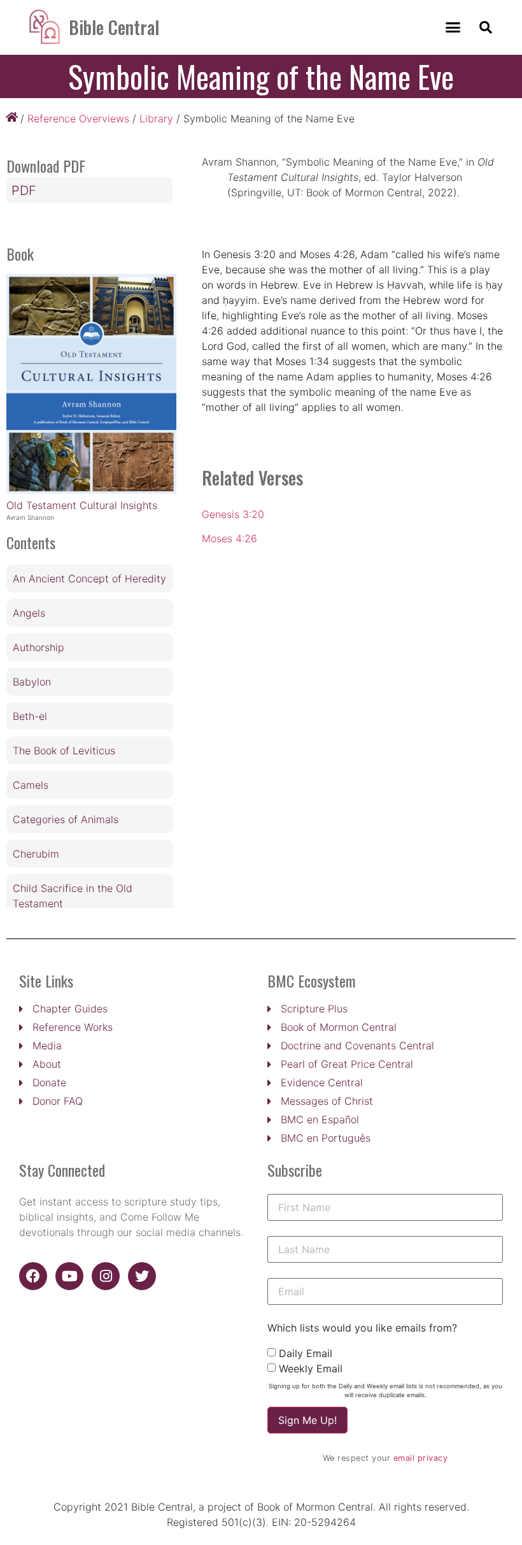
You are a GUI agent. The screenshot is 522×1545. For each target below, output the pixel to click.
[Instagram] (106, 1276)
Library (156, 118)
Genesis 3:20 (233, 514)
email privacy (420, 1458)
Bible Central (114, 27)
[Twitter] (142, 1276)
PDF (23, 190)
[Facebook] (33, 1276)
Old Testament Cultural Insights (81, 505)
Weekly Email (310, 1368)
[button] (453, 27)
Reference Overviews (78, 118)
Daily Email (305, 1353)
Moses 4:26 (229, 538)
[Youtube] (69, 1276)
